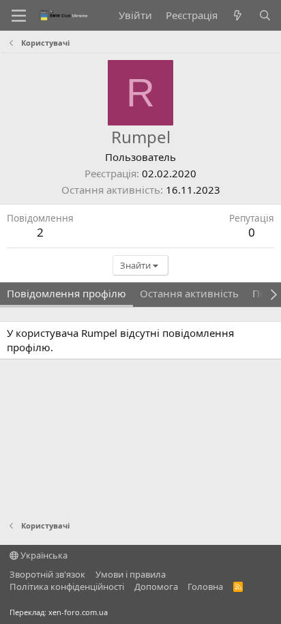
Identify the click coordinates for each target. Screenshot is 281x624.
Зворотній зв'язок (47, 574)
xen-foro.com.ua (78, 612)
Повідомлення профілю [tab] (66, 293)
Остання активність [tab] (189, 293)
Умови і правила (130, 574)
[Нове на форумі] (237, 15)
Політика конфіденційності (67, 586)
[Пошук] (265, 15)
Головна (205, 586)
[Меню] (19, 15)
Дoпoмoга (156, 586)
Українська (43, 555)
